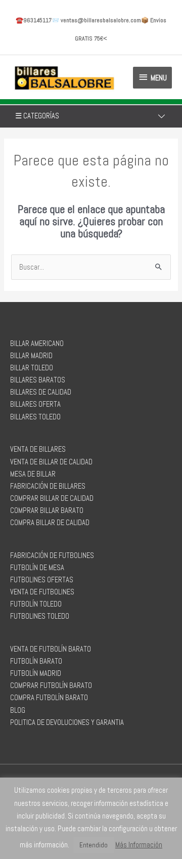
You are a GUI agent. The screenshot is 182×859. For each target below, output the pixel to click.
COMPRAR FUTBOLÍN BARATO (51, 685)
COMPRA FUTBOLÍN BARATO (49, 697)
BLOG (17, 710)
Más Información (138, 844)
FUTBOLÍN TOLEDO (36, 604)
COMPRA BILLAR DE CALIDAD (49, 522)
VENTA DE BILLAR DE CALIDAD (51, 461)
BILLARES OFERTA (35, 404)
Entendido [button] (93, 845)
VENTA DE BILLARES (38, 449)
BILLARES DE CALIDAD (40, 392)
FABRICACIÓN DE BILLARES (47, 486)
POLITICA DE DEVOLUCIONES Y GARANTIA (67, 722)
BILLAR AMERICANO (37, 343)
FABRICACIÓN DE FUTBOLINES (52, 555)
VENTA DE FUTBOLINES (42, 591)
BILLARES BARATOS (37, 379)
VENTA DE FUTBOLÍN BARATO (50, 649)
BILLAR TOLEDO (31, 367)
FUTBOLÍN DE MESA (37, 567)
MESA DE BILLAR (33, 474)
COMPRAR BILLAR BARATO (46, 510)
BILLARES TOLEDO (35, 416)
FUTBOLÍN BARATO (36, 661)
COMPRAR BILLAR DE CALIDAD (52, 498)
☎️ (34, 20)
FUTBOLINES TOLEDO (39, 616)
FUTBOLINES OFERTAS (41, 579)
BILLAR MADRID (31, 355)
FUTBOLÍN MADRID (35, 673)
